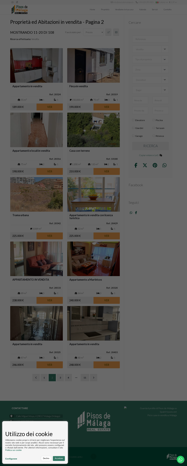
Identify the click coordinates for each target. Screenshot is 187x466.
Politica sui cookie (13, 450)
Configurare (11, 459)
